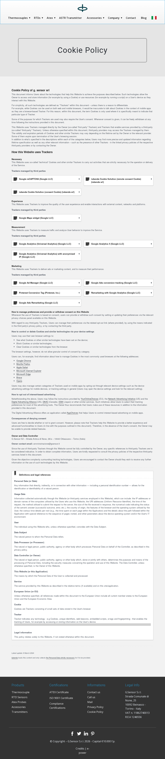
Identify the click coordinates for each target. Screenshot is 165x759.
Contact (131, 18)
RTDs (37, 18)
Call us (91, 697)
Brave (19, 377)
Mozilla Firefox (23, 363)
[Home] (82, 8)
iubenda (15, 657)
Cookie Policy (95, 712)
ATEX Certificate (59, 692)
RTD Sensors (19, 697)
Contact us (93, 692)
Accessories (94, 18)
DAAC (45, 401)
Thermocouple (20, 692)
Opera (19, 380)
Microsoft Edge (23, 374)
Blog (143, 18)
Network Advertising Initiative (121, 398)
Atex (50, 18)
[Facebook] (72, 733)
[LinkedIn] (85, 733)
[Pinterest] (92, 733)
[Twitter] (79, 733)
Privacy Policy (95, 707)
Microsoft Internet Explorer (28, 370)
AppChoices (72, 412)
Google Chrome (23, 360)
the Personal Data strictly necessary (60, 657)
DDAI (61, 401)
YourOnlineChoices (89, 398)
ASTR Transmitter (70, 18)
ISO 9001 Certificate (61, 698)
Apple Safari (22, 367)
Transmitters (20, 712)
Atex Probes (19, 702)
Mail (89, 702)
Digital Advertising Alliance (24, 401)
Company (114, 18)
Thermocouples (18, 18)
